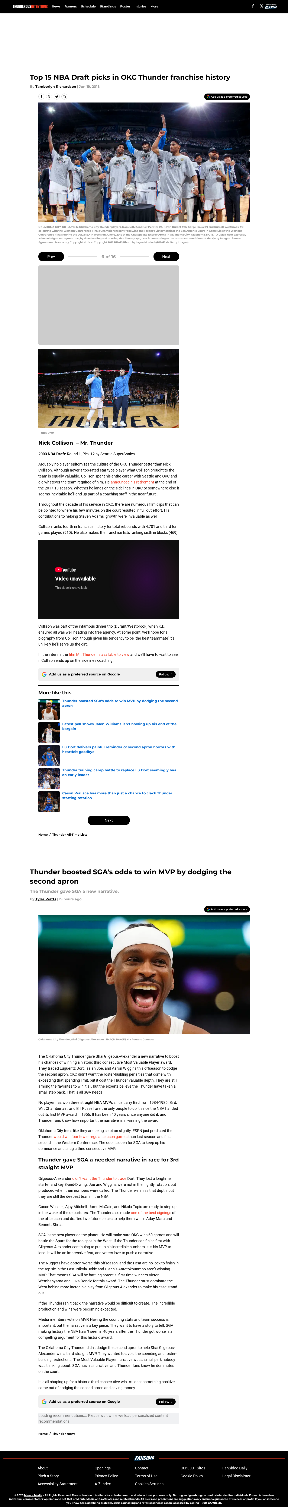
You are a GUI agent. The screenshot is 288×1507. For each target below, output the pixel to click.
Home (43, 834)
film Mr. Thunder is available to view (99, 654)
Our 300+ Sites (193, 1468)
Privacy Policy (106, 1476)
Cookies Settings (149, 1484)
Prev (51, 256)
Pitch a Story (48, 1476)
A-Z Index (103, 1484)
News (56, 6)
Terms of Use (146, 1476)
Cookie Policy (192, 1476)
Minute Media (33, 1495)
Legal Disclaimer (236, 1476)
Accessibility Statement (58, 1484)
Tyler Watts (45, 899)
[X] (261, 6)
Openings (103, 1468)
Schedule (88, 6)
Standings (108, 6)
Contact (141, 1468)
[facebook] (253, 6)
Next (166, 256)
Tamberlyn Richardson (55, 87)
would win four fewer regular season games (90, 1136)
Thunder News (63, 1434)
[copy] (64, 97)
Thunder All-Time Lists (69, 834)
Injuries (140, 6)
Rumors (71, 6)
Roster (125, 6)
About (43, 1468)
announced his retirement (132, 482)
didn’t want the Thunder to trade (99, 1178)
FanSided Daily (234, 1468)
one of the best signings (151, 1212)
